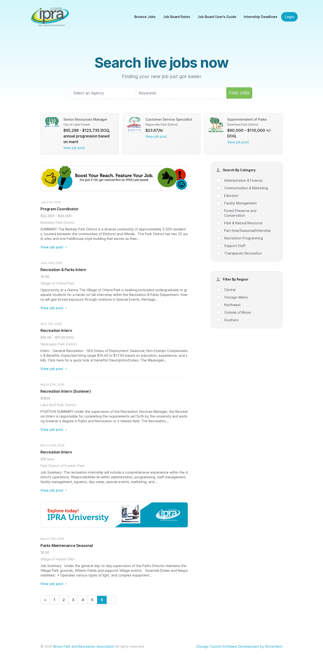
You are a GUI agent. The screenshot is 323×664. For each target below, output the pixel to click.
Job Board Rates (176, 17)
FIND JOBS (239, 93)
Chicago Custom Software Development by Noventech (239, 646)
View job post (74, 148)
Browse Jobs (145, 17)
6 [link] (102, 600)
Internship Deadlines (260, 17)
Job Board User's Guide (217, 17)
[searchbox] (103, 93)
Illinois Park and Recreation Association (83, 646)
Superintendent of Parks (247, 119)
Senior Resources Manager (85, 119)
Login (289, 17)
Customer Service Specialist (168, 119)
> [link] (111, 600)
